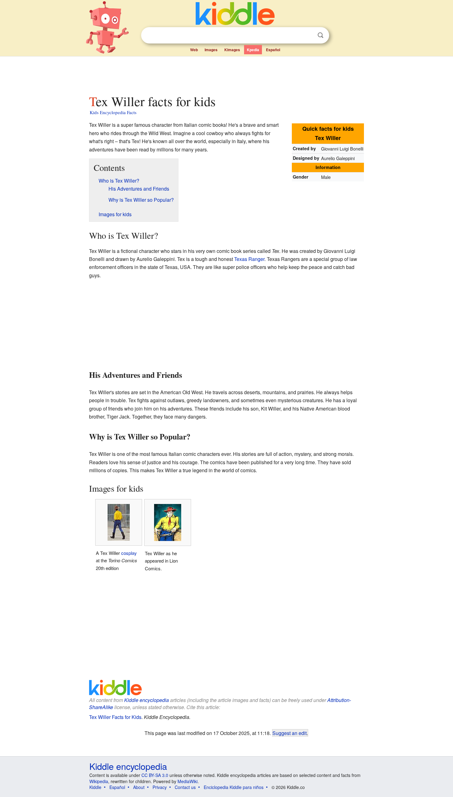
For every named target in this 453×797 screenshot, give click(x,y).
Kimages (232, 49)
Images (211, 49)
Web (194, 49)
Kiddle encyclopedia (146, 700)
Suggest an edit (289, 732)
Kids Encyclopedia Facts (113, 112)
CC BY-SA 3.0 (154, 775)
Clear (308, 35)
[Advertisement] (226, 74)
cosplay (129, 553)
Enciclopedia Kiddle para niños (233, 787)
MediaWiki (188, 781)
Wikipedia (98, 781)
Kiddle (95, 787)
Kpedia (253, 49)
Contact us (185, 787)
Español (273, 49)
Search (320, 35)
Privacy (160, 787)
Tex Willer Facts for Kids (115, 717)
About (139, 787)
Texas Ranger (249, 258)
